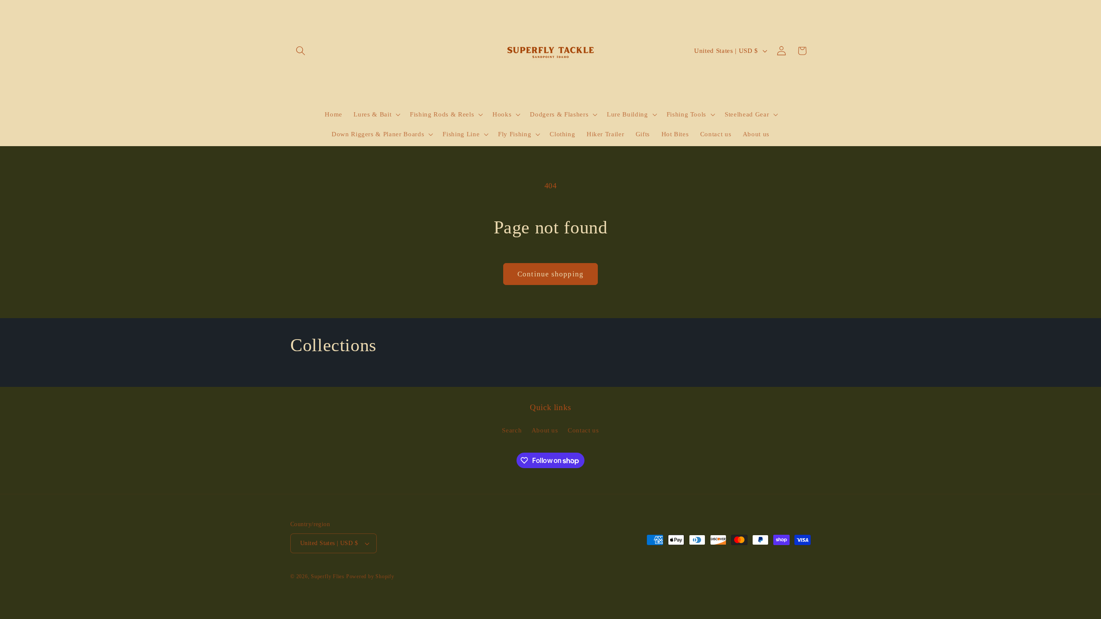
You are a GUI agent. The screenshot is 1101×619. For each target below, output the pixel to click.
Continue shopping (550, 274)
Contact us (583, 430)
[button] (300, 50)
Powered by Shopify (370, 576)
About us (545, 430)
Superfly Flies (327, 576)
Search (512, 430)
